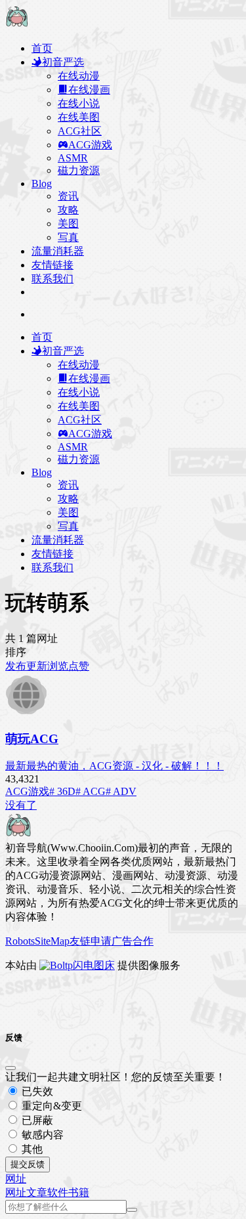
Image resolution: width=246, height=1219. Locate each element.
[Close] (10, 1068)
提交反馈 (27, 1164)
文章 (36, 1192)
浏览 (57, 666)
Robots (20, 941)
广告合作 (133, 941)
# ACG (90, 791)
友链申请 (91, 941)
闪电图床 (94, 965)
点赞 (78, 666)
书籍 (78, 1192)
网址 (15, 1192)
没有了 (21, 805)
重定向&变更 (50, 1105)
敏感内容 (41, 1134)
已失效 (36, 1091)
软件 (57, 1192)
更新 (36, 666)
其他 (31, 1149)
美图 (68, 223)
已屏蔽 (36, 1120)
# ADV (121, 791)
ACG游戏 (27, 791)
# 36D (62, 791)
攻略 (68, 209)
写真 (68, 237)
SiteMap (52, 941)
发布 (15, 666)
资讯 (68, 196)
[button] (15, 1178)
